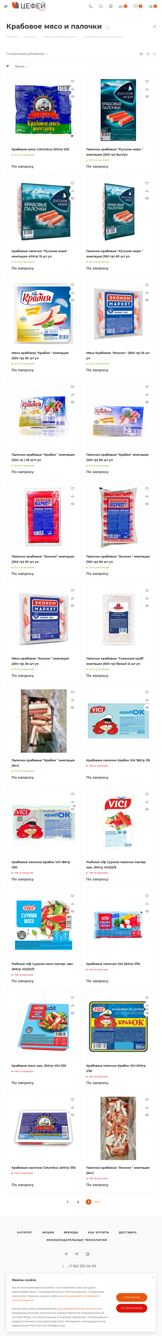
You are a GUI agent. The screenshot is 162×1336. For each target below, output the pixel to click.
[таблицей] (154, 53)
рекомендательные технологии (79, 1308)
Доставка (128, 1232)
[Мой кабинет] (111, 7)
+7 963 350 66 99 (82, 1266)
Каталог (24, 1232)
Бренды (71, 1232)
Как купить (98, 1232)
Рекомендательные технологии (77, 1240)
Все (97, 1201)
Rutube (76, 1253)
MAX (87, 1253)
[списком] (148, 53)
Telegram (66, 1253)
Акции (48, 1232)
